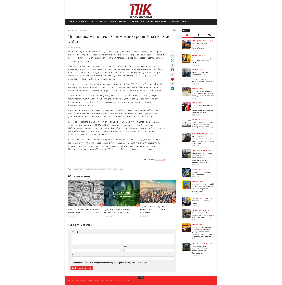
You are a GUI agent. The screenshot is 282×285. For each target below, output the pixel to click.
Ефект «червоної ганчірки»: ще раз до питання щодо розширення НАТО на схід (203, 124)
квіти (113, 51)
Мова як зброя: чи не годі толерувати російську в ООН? (202, 60)
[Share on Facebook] (172, 68)
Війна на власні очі (199, 150)
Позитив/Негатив (77, 30)
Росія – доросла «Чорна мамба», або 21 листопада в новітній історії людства (203, 215)
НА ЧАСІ (210, 41)
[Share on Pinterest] (172, 77)
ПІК (72, 47)
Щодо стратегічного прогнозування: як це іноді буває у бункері (202, 46)
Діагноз (71, 21)
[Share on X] (172, 58)
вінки (81, 169)
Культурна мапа (160, 21)
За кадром (122, 21)
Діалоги (150, 21)
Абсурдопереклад (82, 21)
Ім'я (71, 247)
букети (76, 169)
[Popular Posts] (198, 35)
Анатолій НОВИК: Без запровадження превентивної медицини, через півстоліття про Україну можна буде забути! (203, 76)
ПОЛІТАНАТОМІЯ (204, 169)
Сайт (72, 254)
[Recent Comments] (209, 35)
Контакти (185, 21)
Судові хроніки (174, 21)
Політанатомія (133, 21)
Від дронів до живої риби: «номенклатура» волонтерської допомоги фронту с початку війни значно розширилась (202, 157)
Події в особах (97, 21)
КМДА (121, 169)
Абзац (143, 21)
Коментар (74, 232)
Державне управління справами (96, 169)
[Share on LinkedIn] (172, 86)
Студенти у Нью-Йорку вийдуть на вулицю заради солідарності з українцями (155, 209)
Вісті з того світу (110, 21)
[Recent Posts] (187, 35)
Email (126, 247)
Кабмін (110, 169)
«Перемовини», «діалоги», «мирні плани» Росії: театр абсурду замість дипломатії (203, 93)
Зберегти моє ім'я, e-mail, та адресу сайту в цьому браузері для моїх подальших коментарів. (110, 263)
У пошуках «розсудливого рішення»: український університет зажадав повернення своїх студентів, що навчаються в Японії (203, 231)
